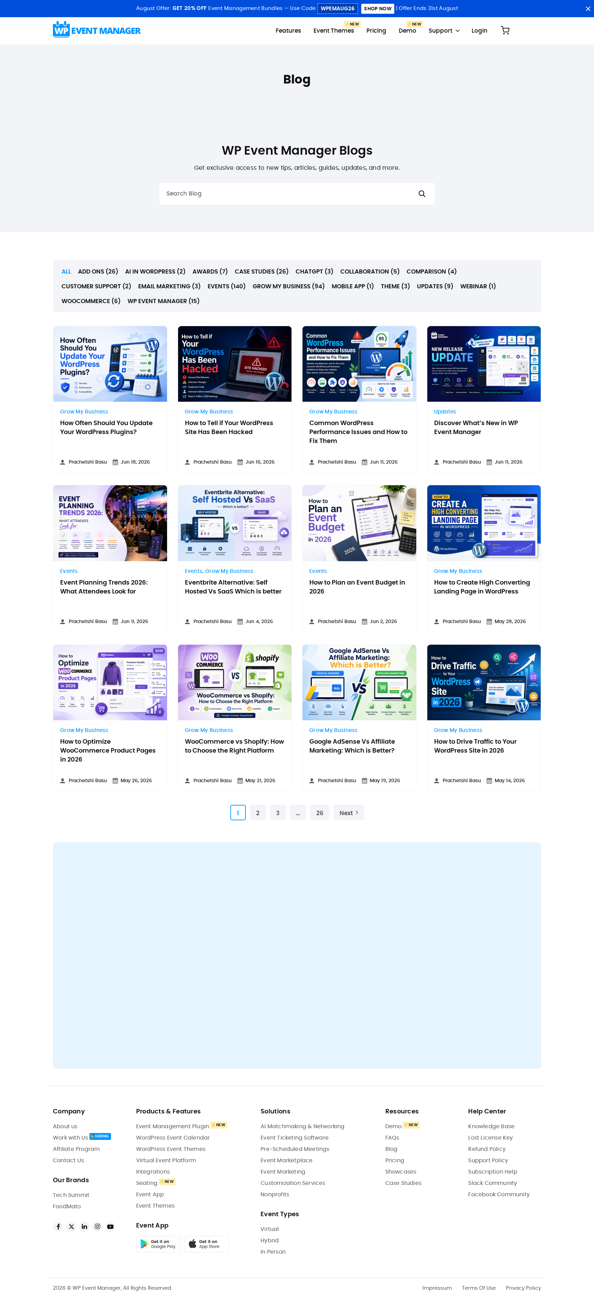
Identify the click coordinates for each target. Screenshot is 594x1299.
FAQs (392, 1138)
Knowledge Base (491, 1126)
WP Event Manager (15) (164, 301)
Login (479, 31)
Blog (391, 1149)
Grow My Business (84, 411)
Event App (150, 1194)
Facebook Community (499, 1194)
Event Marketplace (286, 1160)
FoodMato (67, 1206)
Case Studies (403, 1183)
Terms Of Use (479, 1288)
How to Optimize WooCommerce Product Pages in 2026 (108, 751)
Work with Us (70, 1138)
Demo (407, 31)
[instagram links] (97, 1227)
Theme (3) (395, 286)
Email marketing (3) (169, 286)
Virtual (270, 1229)
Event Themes (334, 31)
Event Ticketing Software (295, 1138)
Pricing (376, 31)
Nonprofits (275, 1194)
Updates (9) (435, 286)
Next (346, 813)
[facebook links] (58, 1227)
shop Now (377, 9)
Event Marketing (283, 1172)
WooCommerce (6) (91, 301)
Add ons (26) (98, 272)
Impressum (437, 1288)
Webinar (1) (478, 286)
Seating (146, 1183)
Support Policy (488, 1160)
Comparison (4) (432, 272)
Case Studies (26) (262, 272)
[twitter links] (71, 1227)
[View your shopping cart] (505, 30)
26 (319, 813)
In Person (273, 1252)
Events (69, 571)
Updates (445, 411)
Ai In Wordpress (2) (155, 272)
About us (65, 1126)
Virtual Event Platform (166, 1160)
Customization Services (293, 1183)
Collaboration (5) (370, 272)
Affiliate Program (76, 1149)
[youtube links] (110, 1227)
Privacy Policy (523, 1288)
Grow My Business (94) (289, 286)
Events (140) (227, 286)
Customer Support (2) (96, 286)
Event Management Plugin (172, 1126)
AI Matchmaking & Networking (302, 1126)
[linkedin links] (84, 1227)
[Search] (422, 194)
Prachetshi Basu (88, 462)
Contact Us (68, 1160)
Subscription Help (492, 1172)
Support (440, 31)
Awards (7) (210, 272)
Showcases (401, 1172)
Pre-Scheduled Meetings (295, 1149)
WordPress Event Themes (171, 1149)
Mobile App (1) (353, 286)
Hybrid (270, 1240)
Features (288, 31)
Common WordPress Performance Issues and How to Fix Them (358, 432)
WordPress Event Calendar (173, 1138)
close (588, 8)
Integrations (153, 1172)
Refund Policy (487, 1149)
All (66, 272)
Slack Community (492, 1183)
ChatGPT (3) (314, 272)
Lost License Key (490, 1138)
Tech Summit (71, 1195)
